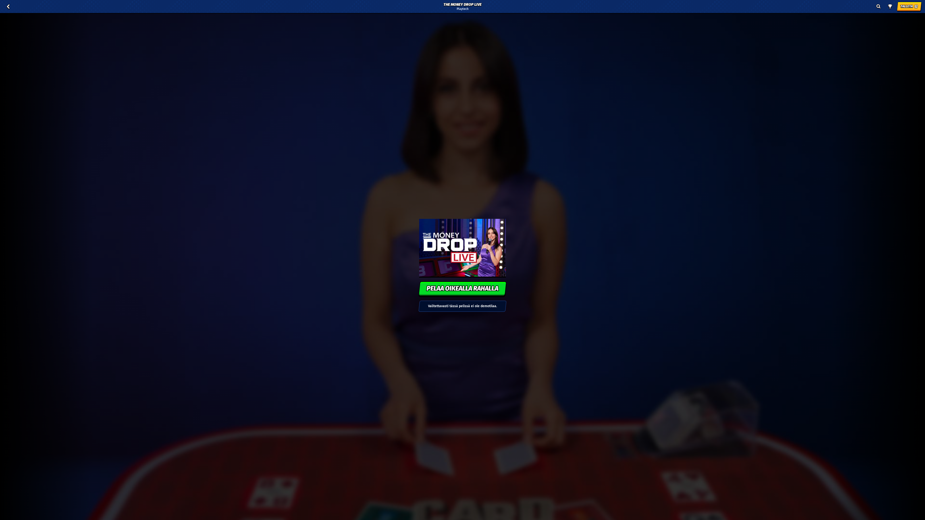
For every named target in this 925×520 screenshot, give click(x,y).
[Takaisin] (8, 6)
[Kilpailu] (890, 6)
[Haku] (878, 6)
